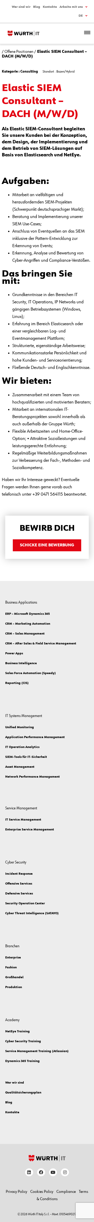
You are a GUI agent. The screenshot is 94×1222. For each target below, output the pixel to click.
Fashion (11, 967)
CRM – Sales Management (25, 633)
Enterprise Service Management (29, 829)
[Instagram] (65, 1172)
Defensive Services (19, 893)
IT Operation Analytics (22, 747)
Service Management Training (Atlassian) (37, 1051)
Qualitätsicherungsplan (23, 1092)
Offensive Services (18, 883)
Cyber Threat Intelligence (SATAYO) (32, 913)
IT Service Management (23, 819)
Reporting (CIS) (17, 683)
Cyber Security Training (23, 1041)
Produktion (13, 987)
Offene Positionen (18, 52)
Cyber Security (15, 862)
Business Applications (21, 602)
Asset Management (19, 767)
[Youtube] (53, 1172)
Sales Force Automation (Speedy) (30, 673)
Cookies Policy (41, 1192)
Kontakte (50, 7)
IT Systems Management (23, 716)
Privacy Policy (16, 1192)
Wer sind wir (21, 7)
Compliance (66, 1192)
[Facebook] (41, 1172)
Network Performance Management (32, 776)
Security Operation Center (25, 903)
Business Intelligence (21, 663)
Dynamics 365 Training (22, 1061)
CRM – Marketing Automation (27, 623)
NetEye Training (17, 1031)
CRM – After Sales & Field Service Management (40, 643)
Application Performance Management (35, 737)
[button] (87, 33)
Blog (36, 7)
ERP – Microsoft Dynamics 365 (27, 614)
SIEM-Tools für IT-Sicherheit (26, 757)
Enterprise (13, 957)
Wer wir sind (14, 1082)
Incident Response (19, 873)
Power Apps (14, 653)
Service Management (21, 808)
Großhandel (14, 977)
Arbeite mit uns (71, 7)
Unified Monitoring (19, 727)
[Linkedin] (29, 1172)
